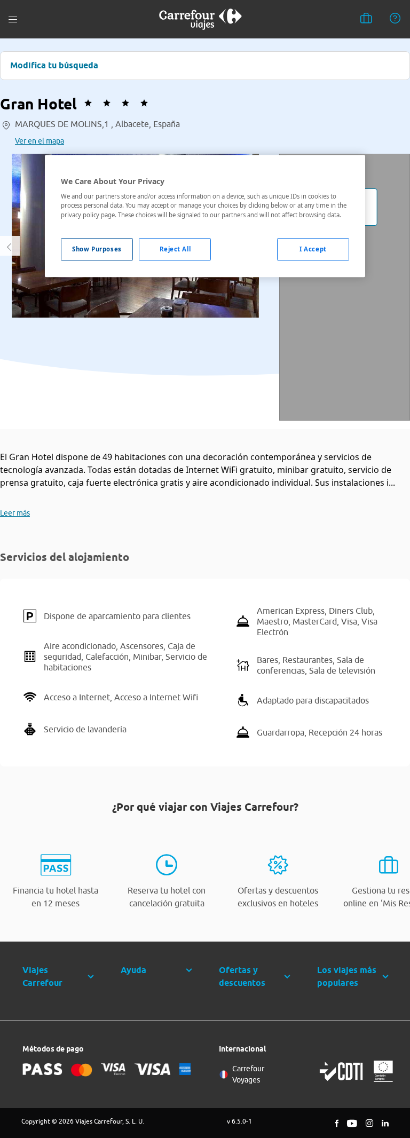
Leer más (15, 513)
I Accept (313, 249)
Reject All (175, 249)
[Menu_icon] (13, 19)
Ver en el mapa (39, 141)
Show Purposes (96, 249)
